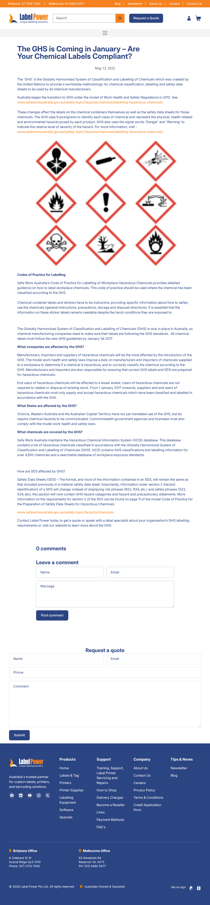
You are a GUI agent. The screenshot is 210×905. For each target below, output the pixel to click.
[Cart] (198, 18)
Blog (118, 3)
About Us (156, 3)
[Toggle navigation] (105, 33)
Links (101, 812)
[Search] (119, 18)
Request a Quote (146, 18)
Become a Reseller (111, 805)
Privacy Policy (144, 790)
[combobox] (84, 18)
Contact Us (194, 3)
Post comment (52, 615)
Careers (174, 3)
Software (66, 810)
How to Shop (106, 790)
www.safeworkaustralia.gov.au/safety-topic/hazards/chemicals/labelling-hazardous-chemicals (89, 102)
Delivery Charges (110, 797)
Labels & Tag (69, 775)
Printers (65, 783)
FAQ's (101, 827)
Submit (19, 735)
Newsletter (135, 3)
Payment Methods (110, 820)
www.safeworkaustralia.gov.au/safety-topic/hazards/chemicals (65, 512)
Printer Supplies (71, 790)
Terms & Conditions (148, 797)
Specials (65, 817)
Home (64, 768)
